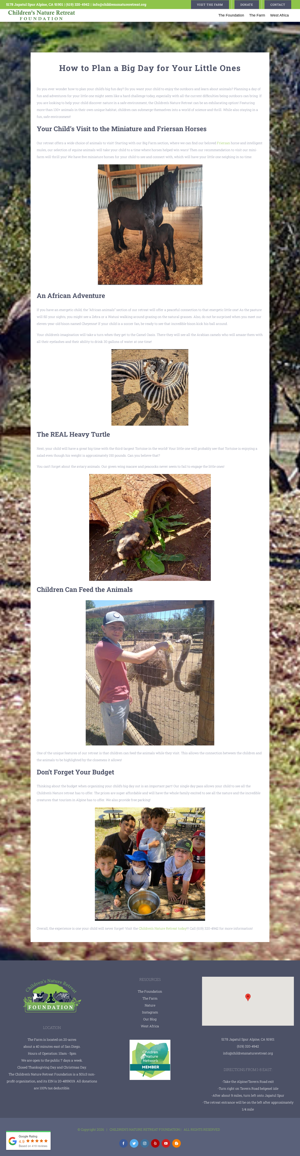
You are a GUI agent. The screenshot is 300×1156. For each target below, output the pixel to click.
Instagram (150, 1012)
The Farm (149, 998)
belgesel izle (269, 1088)
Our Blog (150, 1019)
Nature (150, 1005)
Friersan (223, 143)
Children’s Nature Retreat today (163, 928)
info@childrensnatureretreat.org (119, 4)
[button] (248, 997)
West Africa (150, 1026)
